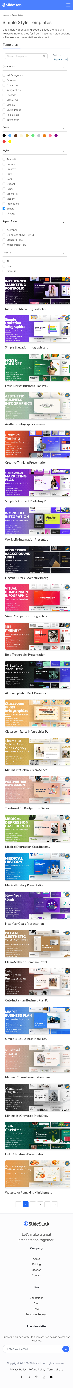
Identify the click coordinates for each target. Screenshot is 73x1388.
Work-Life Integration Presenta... (27, 539)
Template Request (37, 1314)
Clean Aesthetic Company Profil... (27, 962)
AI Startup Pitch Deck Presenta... (26, 693)
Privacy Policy (18, 1369)
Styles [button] (6, 150)
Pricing (36, 1264)
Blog (36, 1303)
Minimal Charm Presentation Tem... (28, 1077)
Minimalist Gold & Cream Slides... (27, 770)
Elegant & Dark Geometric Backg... (27, 578)
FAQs (36, 1309)
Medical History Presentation (24, 885)
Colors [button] (6, 127)
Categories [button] (9, 66)
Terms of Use (55, 1369)
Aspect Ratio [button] (10, 221)
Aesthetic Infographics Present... (26, 424)
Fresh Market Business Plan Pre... (27, 386)
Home (6, 15)
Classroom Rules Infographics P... (27, 731)
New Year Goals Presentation (24, 923)
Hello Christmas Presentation (24, 1154)
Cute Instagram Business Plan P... (27, 1000)
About (36, 1258)
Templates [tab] (10, 44)
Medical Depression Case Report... (27, 846)
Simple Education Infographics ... (26, 347)
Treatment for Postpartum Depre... (28, 808)
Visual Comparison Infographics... (27, 616)
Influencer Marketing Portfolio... (26, 309)
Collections (36, 1297)
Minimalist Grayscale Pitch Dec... (27, 1115)
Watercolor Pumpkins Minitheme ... (28, 1192)
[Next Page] (55, 1204)
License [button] (7, 252)
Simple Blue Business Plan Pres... (26, 1039)
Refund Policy (37, 1369)
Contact (36, 1275)
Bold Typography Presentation (25, 654)
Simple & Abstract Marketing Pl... (27, 501)
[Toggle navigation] (68, 5)
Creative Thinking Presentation (26, 462)
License (36, 1269)
